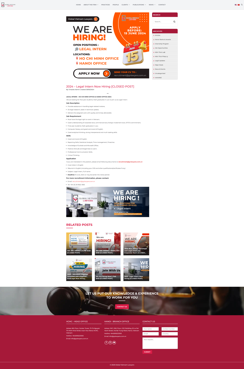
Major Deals (159, 65)
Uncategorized (160, 73)
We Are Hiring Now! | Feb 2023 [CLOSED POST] (106, 277)
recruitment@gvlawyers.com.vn (130, 162)
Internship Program (162, 44)
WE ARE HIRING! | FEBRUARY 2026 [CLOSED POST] (107, 252)
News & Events (160, 69)
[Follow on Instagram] (110, 343)
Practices (105, 5)
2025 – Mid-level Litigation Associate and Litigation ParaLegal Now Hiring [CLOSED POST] (77, 276)
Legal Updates (160, 61)
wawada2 (158, 77)
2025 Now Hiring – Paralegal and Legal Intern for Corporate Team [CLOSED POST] (135, 251)
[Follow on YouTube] (114, 343)
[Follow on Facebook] (106, 343)
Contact (162, 5)
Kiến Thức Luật (160, 52)
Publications (138, 5)
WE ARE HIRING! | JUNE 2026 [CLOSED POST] (79, 252)
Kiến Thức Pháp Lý (161, 56)
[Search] (242, 5)
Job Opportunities (161, 48)
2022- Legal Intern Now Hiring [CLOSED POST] (133, 277)
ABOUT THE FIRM (90, 5)
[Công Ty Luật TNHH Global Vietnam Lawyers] (8, 5)
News (151, 5)
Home (78, 5)
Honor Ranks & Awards (163, 39)
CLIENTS (125, 5)
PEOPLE (116, 5)
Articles (157, 35)
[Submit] (174, 22)
